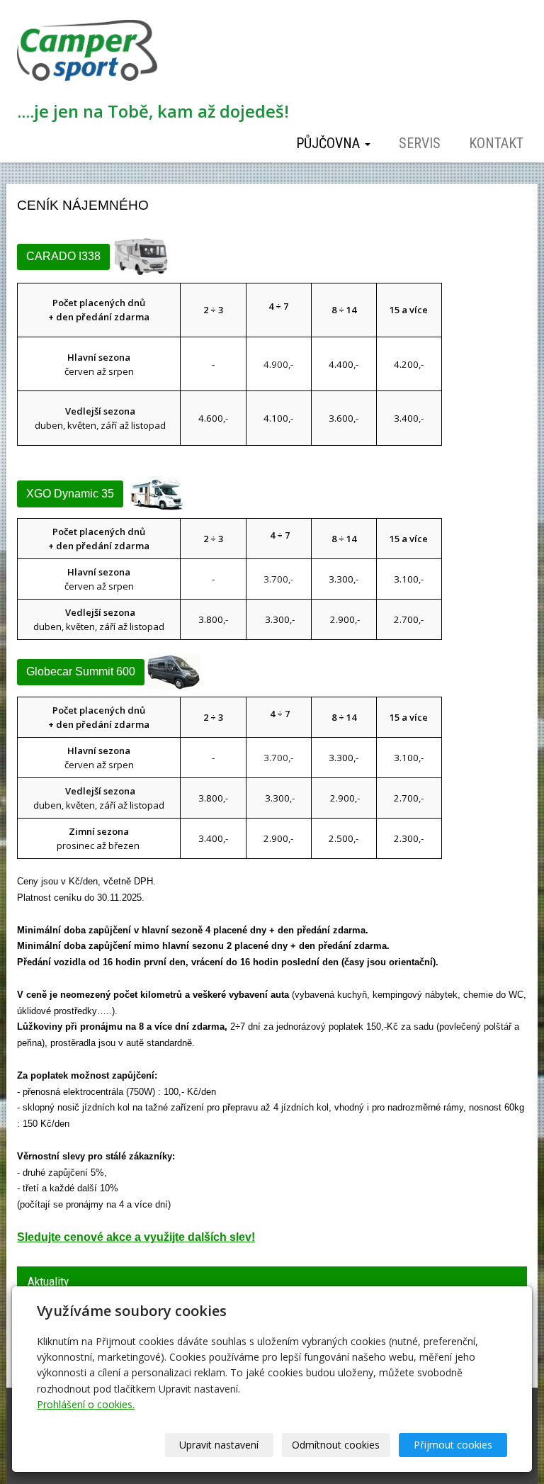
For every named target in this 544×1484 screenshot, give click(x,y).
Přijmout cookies (453, 1444)
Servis (420, 143)
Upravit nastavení (219, 1444)
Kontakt (496, 143)
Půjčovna (329, 143)
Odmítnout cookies (336, 1444)
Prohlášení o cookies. (86, 1404)
